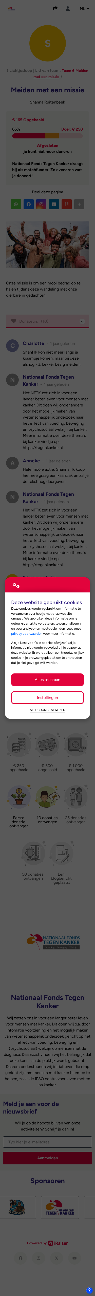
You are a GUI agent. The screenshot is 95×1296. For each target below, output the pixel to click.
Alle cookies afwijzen (47, 710)
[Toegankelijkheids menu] (89, 1290)
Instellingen (47, 697)
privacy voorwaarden (26, 633)
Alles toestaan (47, 679)
